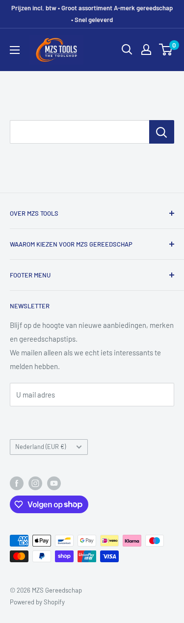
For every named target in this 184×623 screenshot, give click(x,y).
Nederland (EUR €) (40, 446)
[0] (166, 49)
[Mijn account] (146, 49)
